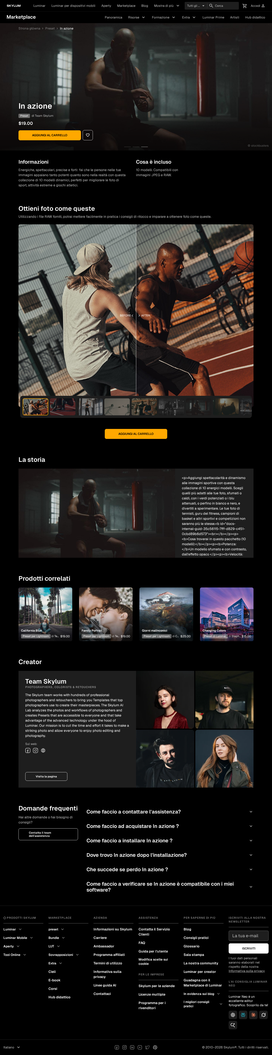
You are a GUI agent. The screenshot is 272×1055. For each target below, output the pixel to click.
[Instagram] (35, 750)
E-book (54, 980)
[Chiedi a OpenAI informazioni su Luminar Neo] (233, 1015)
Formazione (164, 17)
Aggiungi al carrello (49, 135)
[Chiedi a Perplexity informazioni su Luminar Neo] (243, 1015)
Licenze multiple (152, 994)
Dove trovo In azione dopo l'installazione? (170, 855)
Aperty (106, 6)
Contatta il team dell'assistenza (40, 834)
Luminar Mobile (18, 937)
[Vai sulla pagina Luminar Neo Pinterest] (155, 1047)
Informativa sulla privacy (107, 974)
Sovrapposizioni (64, 954)
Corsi (52, 988)
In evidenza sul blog (202, 993)
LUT (54, 946)
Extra (189, 17)
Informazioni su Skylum (113, 929)
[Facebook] (27, 750)
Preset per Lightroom (36, 636)
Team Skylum (44, 116)
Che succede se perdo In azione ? (170, 869)
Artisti (234, 17)
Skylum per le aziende (157, 986)
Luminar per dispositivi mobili (73, 6)
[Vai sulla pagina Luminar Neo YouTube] (140, 1047)
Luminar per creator (200, 971)
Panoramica (113, 17)
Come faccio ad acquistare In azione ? (170, 826)
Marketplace (126, 6)
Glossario (192, 946)
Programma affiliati (109, 954)
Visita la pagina (46, 776)
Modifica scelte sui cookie (153, 961)
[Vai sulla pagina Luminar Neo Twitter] (147, 1047)
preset (56, 929)
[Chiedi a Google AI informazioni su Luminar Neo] (233, 1025)
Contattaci (102, 994)
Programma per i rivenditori (152, 1005)
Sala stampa (194, 954)
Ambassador (104, 946)
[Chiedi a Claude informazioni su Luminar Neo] (253, 1015)
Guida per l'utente (153, 951)
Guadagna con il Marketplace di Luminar (203, 983)
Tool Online (15, 954)
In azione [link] (66, 28)
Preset (50, 28)
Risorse (137, 17)
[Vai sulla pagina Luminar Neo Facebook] (117, 1047)
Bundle (57, 937)
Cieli (52, 971)
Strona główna (29, 28)
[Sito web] (43, 750)
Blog (144, 6)
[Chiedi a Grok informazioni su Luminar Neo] (263, 1015)
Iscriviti (248, 948)
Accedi (258, 6)
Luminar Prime (213, 17)
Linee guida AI (105, 985)
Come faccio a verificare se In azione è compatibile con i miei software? (170, 887)
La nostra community (201, 963)
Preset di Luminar (215, 636)
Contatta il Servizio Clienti (154, 932)
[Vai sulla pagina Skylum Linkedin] (132, 1047)
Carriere (100, 938)
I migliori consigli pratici (204, 1004)
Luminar (39, 6)
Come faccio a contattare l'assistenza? (170, 811)
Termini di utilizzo (108, 963)
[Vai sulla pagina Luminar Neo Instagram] (124, 1047)
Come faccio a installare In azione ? (170, 840)
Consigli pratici (196, 938)
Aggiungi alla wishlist (43, 609)
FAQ (142, 943)
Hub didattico (255, 17)
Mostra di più (167, 6)
